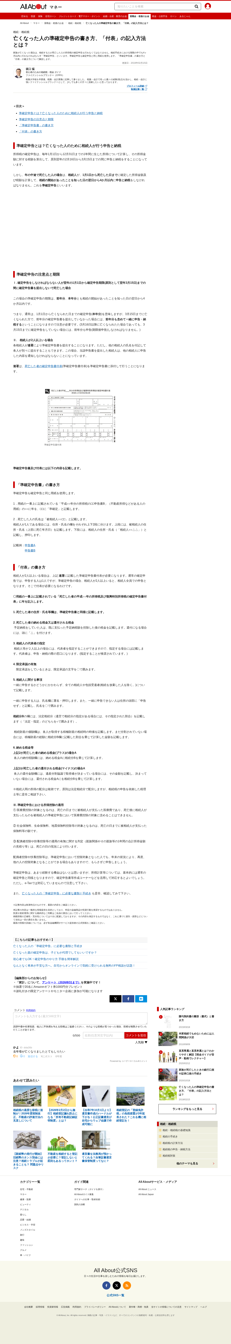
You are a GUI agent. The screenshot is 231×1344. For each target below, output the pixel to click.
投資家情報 (52, 1307)
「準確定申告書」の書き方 (36, 125)
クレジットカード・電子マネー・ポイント (79, 16)
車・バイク (25, 1255)
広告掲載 (65, 1307)
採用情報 (40, 1307)
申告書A (30, 545)
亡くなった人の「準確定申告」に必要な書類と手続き (56, 893)
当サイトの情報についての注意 (166, 1307)
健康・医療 (25, 1199)
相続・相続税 (74, 23)
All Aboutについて (117, 1307)
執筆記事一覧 (137, 89)
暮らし (23, 1214)
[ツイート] (115, 998)
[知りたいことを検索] (196, 6)
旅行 (22, 1235)
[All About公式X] (117, 1285)
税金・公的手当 (159, 16)
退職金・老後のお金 (139, 16)
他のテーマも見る (187, 1163)
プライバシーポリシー (95, 1307)
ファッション (26, 1245)
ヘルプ (203, 1307)
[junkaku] (80, 415)
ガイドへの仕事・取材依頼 (87, 1199)
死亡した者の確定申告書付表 (43, 366)
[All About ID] (208, 6)
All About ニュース (147, 1189)
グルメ (23, 1250)
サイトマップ (190, 1307)
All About (24, 23)
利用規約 (77, 1307)
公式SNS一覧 (115, 1295)
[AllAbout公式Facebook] (106, 1285)
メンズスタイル (27, 1230)
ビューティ (25, 1204)
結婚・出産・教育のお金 (115, 16)
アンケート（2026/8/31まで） (61, 982)
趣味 (22, 1240)
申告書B (30, 550)
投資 (33, 16)
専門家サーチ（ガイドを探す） (89, 1189)
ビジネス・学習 (27, 1224)
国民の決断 (79, 1204)
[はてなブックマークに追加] (141, 998)
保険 (40, 16)
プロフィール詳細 (135, 86)
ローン (173, 16)
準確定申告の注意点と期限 (36, 119)
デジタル (24, 1209)
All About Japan (146, 1194)
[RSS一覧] (127, 1285)
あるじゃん (185, 16)
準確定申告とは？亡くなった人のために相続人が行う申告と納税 (61, 113)
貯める (24, 16)
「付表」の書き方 (30, 131)
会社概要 (28, 1307)
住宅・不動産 (26, 1189)
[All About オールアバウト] (33, 7)
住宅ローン (50, 16)
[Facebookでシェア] (128, 998)
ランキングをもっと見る (187, 1108)
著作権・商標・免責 (138, 1307)
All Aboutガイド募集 (84, 1194)
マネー (56, 7)
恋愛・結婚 (25, 1219)
